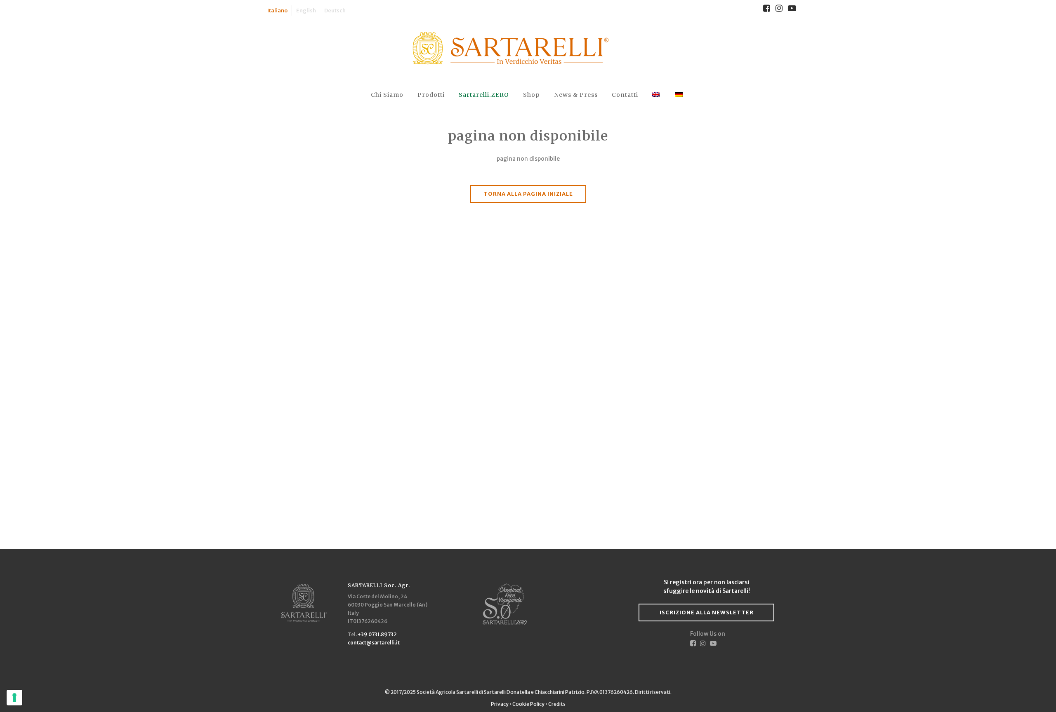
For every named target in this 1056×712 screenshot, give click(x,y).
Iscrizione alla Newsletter (707, 612)
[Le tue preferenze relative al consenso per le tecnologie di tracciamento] (14, 697)
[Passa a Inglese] (656, 95)
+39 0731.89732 (377, 634)
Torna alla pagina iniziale (528, 193)
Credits (557, 704)
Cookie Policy (528, 704)
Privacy (500, 704)
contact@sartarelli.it (374, 642)
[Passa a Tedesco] (679, 95)
